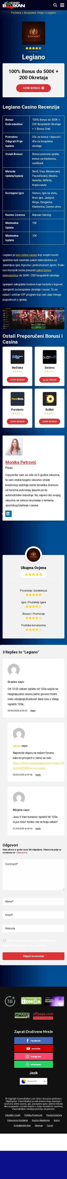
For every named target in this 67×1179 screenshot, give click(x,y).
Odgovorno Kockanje (17, 1120)
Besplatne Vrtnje (34, 12)
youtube (35, 1048)
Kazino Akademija (41, 1120)
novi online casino (26, 255)
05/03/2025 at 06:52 (18, 710)
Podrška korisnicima (33, 625)
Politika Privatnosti (33, 1115)
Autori (57, 1120)
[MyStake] (17, 363)
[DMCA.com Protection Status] (31, 1001)
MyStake (17, 367)
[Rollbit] (50, 404)
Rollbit (50, 409)
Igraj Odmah (50, 379)
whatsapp (36, 1064)
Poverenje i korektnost (33, 590)
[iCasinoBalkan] (14, 5)
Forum (50, 1125)
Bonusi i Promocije (33, 613)
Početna (16, 12)
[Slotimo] (50, 363)
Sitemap (39, 1125)
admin (17, 745)
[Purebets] (17, 404)
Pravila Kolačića (54, 1115)
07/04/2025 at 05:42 (23, 828)
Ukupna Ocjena (33, 568)
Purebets (17, 409)
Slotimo (50, 367)
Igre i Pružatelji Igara (33, 602)
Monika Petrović (20, 462)
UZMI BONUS (32, 88)
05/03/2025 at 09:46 (23, 775)
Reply (33, 710)
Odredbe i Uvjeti (12, 1115)
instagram (35, 1056)
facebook (36, 1040)
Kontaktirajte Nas (22, 1125)
